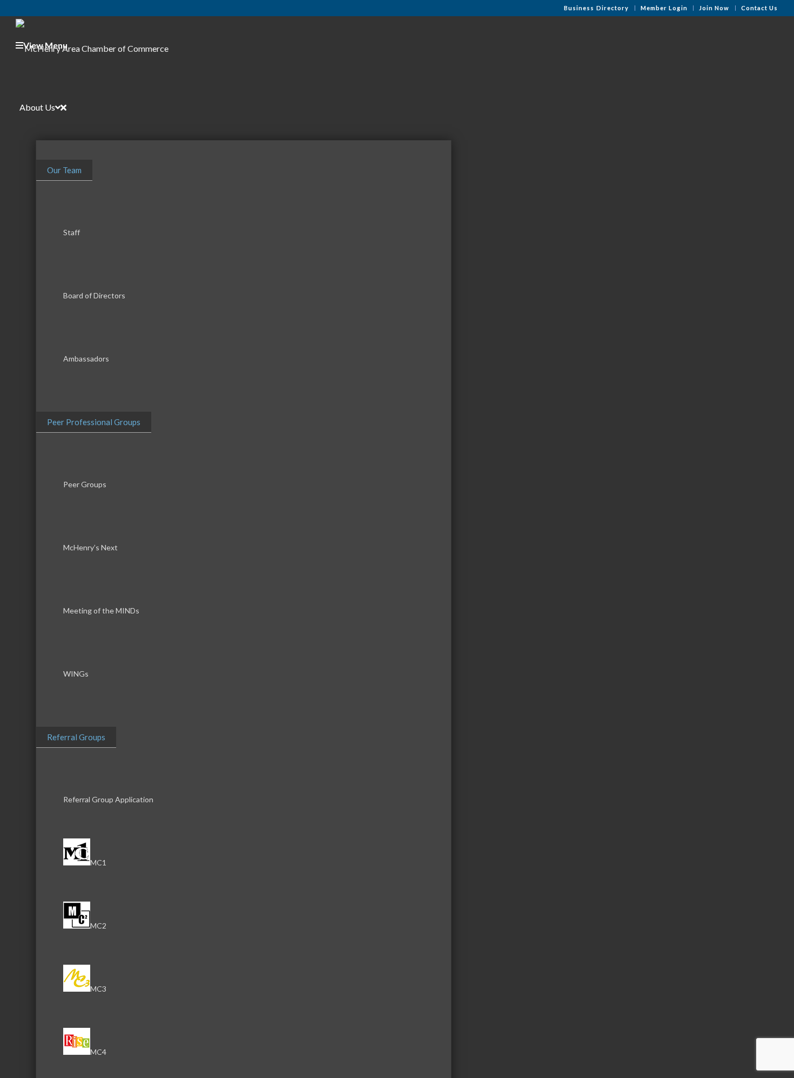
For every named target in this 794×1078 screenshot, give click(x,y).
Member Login (664, 7)
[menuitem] (597, 8)
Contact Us (759, 7)
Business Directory (596, 7)
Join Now (714, 7)
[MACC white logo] (92, 45)
